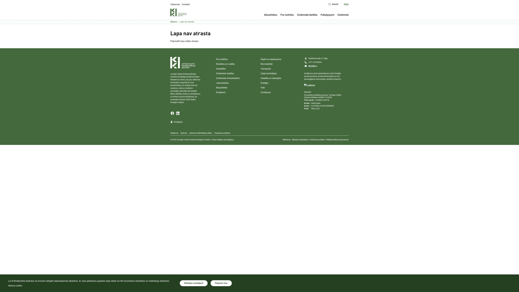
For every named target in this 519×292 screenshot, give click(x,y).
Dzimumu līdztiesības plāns (200, 133)
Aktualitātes (270, 14)
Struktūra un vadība (225, 64)
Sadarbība (221, 68)
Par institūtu (287, 14)
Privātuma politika (317, 140)
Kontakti (186, 4)
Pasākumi (221, 92)
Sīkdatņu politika (15, 286)
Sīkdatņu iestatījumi (300, 140)
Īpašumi (183, 133)
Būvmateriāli (267, 64)
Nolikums (174, 133)
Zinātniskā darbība (307, 14)
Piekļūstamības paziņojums (337, 140)
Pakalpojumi (327, 14)
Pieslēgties (178, 122)
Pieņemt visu (221, 283)
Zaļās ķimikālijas (269, 73)
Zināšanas (266, 92)
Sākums (173, 22)
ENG (346, 4)
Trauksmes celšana (222, 133)
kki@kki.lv (312, 66)
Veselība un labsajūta (271, 78)
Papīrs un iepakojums (271, 59)
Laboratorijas (222, 83)
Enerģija (264, 83)
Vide (263, 87)
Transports (266, 68)
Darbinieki (343, 14)
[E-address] (309, 85)
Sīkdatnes (286, 140)
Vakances (175, 4)
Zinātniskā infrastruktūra (228, 78)
